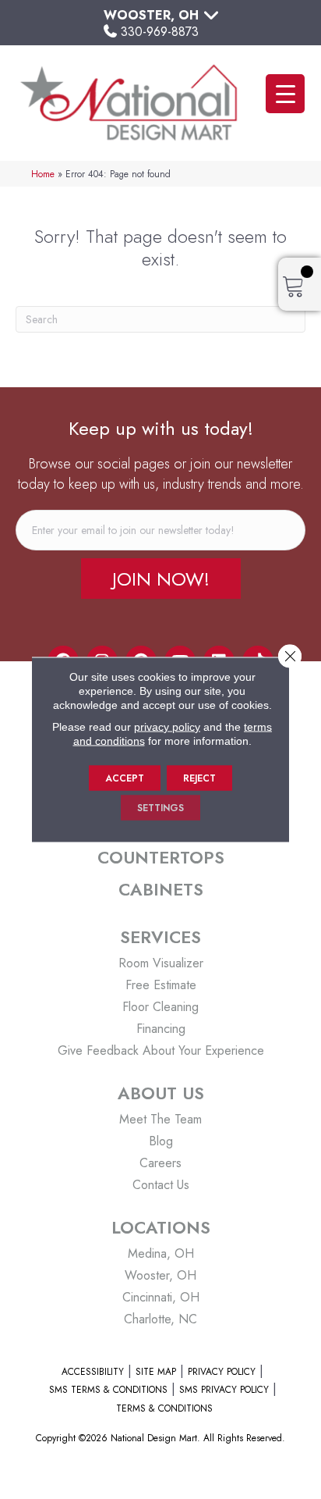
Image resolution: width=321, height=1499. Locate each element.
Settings (160, 808)
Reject (199, 778)
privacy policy (167, 727)
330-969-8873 (160, 32)
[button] (161, 578)
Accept (124, 778)
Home (43, 173)
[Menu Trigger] (285, 93)
